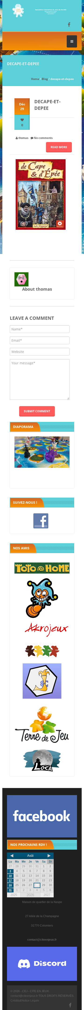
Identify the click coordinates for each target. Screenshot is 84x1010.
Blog (45, 79)
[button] (18, 460)
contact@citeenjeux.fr (42, 939)
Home (35, 79)
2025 (13, 895)
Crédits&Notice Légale (24, 1000)
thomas (23, 138)
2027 (47, 895)
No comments (43, 138)
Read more (59, 147)
